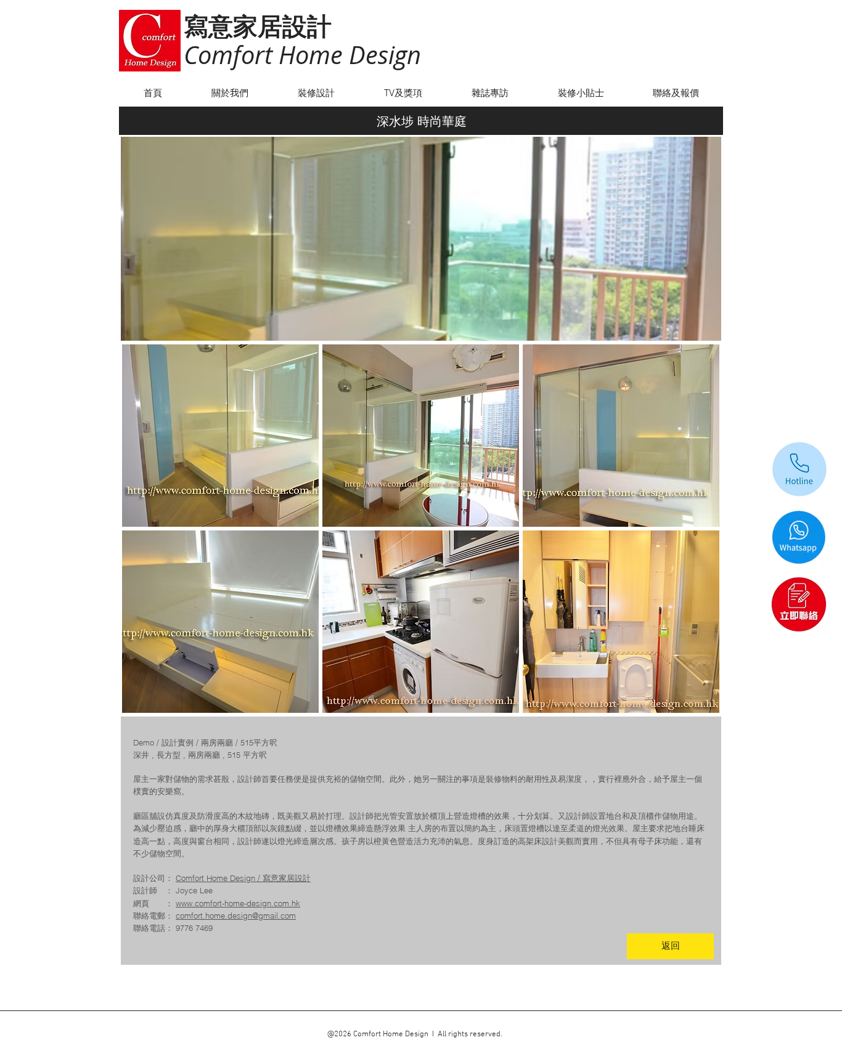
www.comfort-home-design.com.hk (238, 903)
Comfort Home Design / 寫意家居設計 (243, 878)
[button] (220, 436)
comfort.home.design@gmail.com (236, 915)
